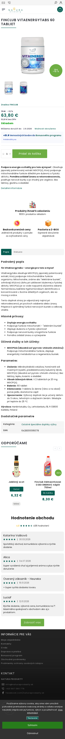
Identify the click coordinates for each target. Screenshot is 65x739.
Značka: (9, 104)
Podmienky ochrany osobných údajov (22, 663)
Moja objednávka (10, 640)
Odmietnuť (32, 733)
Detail (16, 489)
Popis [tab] (6, 252)
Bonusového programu (48, 135)
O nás (4, 647)
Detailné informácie (11, 188)
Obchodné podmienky (13, 659)
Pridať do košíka (30, 153)
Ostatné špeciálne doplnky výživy (39, 424)
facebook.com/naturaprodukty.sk (25, 693)
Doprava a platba (11, 651)
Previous (55, 448)
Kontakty (6, 643)
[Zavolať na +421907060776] (9, 2)
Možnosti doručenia (45, 128)
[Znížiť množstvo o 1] (3, 154)
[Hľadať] (55, 3)
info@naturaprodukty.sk (19, 684)
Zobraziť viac (32, 622)
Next (60, 448)
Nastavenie (32, 718)
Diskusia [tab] (18, 252)
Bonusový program (11, 655)
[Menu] (3, 9)
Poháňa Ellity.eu (9, 139)
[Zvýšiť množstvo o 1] (10, 154)
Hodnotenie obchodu (32, 518)
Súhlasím (32, 725)
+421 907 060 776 (15, 688)
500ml (16, 504)
